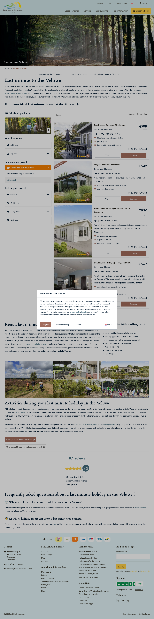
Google (84, 312)
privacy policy (75, 312)
